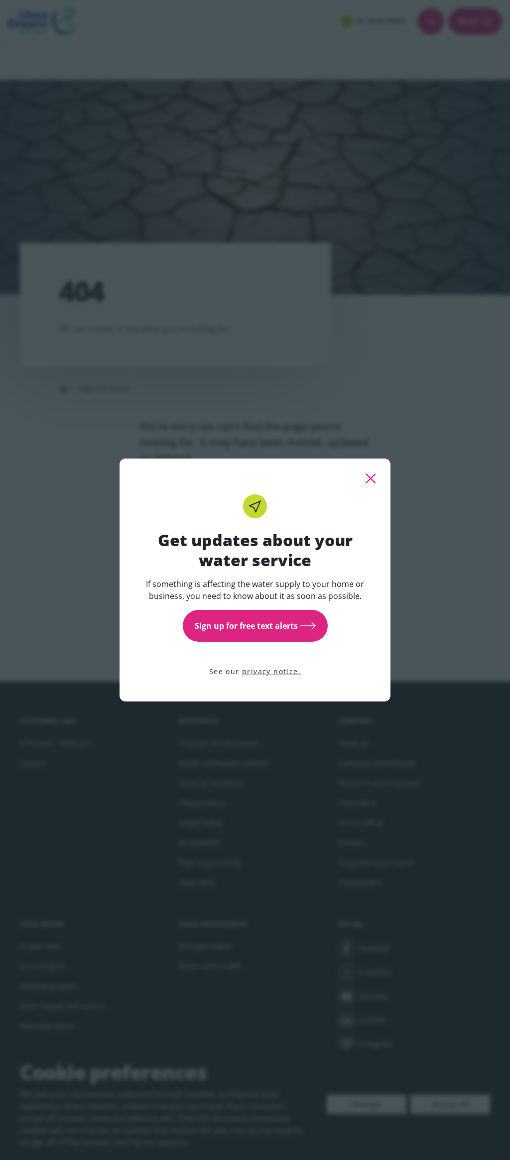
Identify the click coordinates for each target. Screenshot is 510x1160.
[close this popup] (370, 478)
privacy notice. (271, 671)
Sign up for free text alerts (246, 625)
